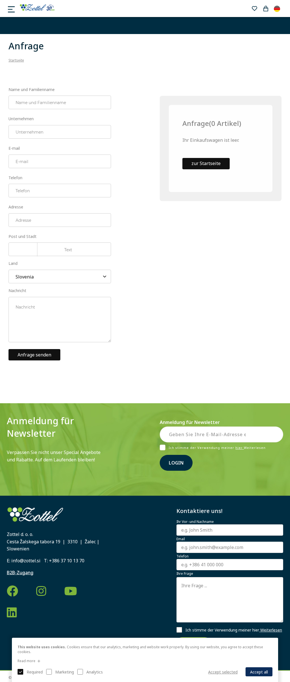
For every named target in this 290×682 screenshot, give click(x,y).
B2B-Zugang (20, 572)
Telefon (15, 177)
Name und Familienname (31, 89)
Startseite (16, 60)
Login (176, 463)
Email (180, 539)
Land (13, 263)
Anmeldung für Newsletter (190, 422)
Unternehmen (21, 118)
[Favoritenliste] (254, 8)
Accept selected (223, 672)
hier (239, 447)
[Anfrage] (265, 8)
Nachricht (17, 290)
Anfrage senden (34, 355)
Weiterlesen (270, 630)
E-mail (14, 148)
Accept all (259, 672)
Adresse (15, 207)
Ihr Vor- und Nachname (195, 522)
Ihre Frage (184, 573)
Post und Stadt (22, 236)
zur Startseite (206, 163)
